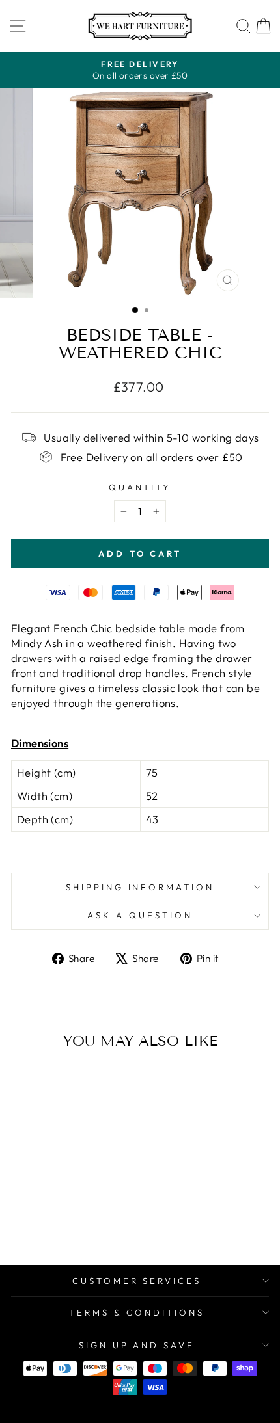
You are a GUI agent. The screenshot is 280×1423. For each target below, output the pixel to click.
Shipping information (140, 887)
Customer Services (137, 1280)
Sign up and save (137, 1345)
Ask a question (140, 915)
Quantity (140, 487)
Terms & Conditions (136, 1312)
